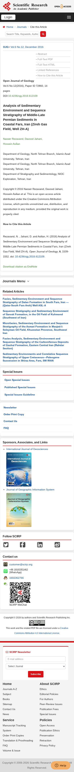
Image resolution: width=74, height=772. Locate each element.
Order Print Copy (14, 414)
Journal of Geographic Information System (30, 489)
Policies (46, 720)
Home (9, 26)
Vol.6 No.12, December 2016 (27, 46)
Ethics (43, 689)
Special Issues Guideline (19, 394)
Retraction (45, 740)
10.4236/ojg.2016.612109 (23, 95)
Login (8, 17)
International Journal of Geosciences (27, 449)
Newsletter (10, 407)
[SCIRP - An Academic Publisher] (25, 6)
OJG (5, 46)
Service (8, 720)
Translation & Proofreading (18, 740)
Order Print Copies (13, 735)
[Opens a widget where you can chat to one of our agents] (60, 765)
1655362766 (16, 577)
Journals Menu (15, 281)
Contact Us (10, 421)
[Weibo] (57, 544)
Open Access (47, 725)
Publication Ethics (50, 730)
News (6, 714)
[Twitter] (5, 544)
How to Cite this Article (49, 75)
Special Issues (48, 714)
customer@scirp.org (20, 564)
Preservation (47, 735)
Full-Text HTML (45, 64)
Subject (7, 694)
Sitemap (7, 704)
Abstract (41, 53)
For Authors (46, 699)
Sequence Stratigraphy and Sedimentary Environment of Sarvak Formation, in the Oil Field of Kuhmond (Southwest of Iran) (35, 314)
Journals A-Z (10, 689)
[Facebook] (22, 544)
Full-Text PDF (44, 59)
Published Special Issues (19, 387)
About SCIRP (50, 684)
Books (6, 699)
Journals (22, 26)
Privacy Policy (47, 745)
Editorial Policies (49, 694)
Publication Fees (49, 709)
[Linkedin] (40, 544)
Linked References (47, 70)
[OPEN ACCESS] (62, 6)
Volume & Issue (11, 750)
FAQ (6, 427)
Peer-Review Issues (51, 704)
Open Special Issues (17, 379)
